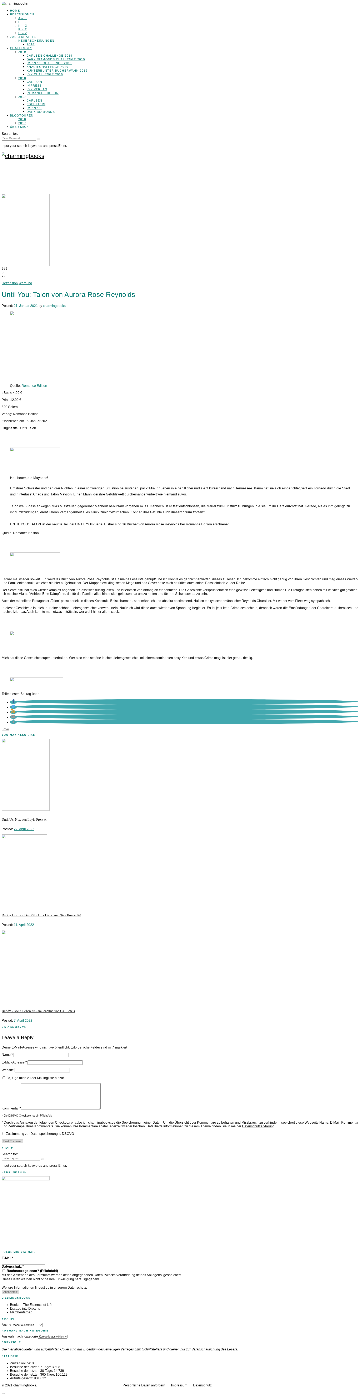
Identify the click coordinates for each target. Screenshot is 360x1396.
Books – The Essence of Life (31, 1305)
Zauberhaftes (23, 36)
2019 (22, 51)
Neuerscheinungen (36, 40)
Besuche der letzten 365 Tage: (33, 1374)
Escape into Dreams (25, 1308)
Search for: (10, 133)
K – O (22, 25)
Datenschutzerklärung (258, 1126)
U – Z (22, 33)
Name (7, 1054)
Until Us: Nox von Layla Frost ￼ (24, 819)
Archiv (6, 1325)
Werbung (25, 283)
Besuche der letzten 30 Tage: (32, 1370)
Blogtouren (21, 115)
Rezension (10, 283)
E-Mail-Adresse (14, 1062)
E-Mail (7, 1258)
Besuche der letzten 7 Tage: (31, 1367)
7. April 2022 (23, 1020)
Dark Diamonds (41, 111)
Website (8, 1070)
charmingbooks (54, 306)
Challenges (21, 48)
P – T (22, 29)
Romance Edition (43, 93)
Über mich (19, 126)
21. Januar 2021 (26, 306)
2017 (22, 96)
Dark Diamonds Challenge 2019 (56, 59)
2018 (31, 44)
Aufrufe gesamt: (22, 1378)
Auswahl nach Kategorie (20, 1336)
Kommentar (11, 1108)
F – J (22, 22)
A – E (22, 18)
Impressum (179, 1385)
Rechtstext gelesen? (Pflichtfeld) (32, 1271)
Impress (34, 85)
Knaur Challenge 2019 (47, 66)
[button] (13, 702)
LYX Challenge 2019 (45, 74)
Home (15, 10)
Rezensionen (22, 14)
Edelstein (36, 104)
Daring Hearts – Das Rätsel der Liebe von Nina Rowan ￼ (41, 915)
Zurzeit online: (21, 1363)
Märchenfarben (21, 1312)
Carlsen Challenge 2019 (49, 55)
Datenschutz (13, 1266)
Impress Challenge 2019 (49, 63)
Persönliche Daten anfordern (144, 1385)
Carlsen (34, 81)
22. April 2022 (24, 829)
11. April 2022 (24, 925)
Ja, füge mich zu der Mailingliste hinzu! (35, 1078)
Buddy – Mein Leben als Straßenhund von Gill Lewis (38, 1011)
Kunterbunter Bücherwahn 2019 (57, 70)
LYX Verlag (37, 89)
